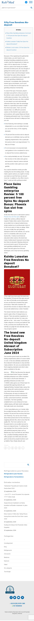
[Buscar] (30, 7)
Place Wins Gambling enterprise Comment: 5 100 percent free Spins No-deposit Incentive (18, 35)
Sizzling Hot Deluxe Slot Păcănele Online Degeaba (15, 526)
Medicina (6, 557)
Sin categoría (8, 568)
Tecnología (7, 571)
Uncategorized (8, 543)
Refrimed (20, 613)
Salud (5, 564)
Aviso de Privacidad (25, 612)
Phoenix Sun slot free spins (12, 217)
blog (5, 547)
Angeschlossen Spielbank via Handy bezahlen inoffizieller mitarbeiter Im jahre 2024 (15, 505)
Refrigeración (8, 550)
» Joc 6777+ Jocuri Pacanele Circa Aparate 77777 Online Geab (16, 496)
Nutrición (6, 561)
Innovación (7, 554)
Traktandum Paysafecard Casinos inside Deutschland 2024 (15, 487)
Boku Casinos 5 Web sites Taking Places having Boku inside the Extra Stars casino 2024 (16, 516)
